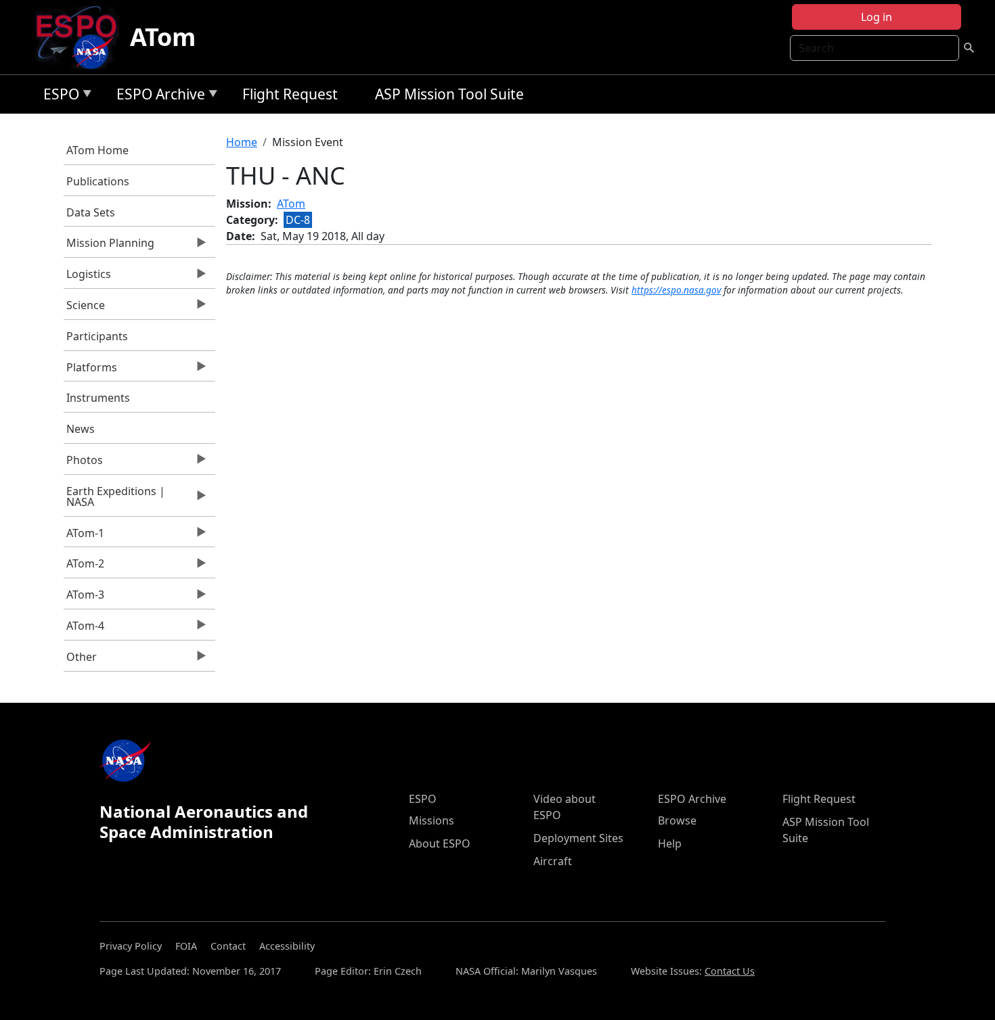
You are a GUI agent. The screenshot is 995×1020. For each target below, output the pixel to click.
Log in (876, 16)
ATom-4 (84, 629)
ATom (163, 36)
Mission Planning (109, 246)
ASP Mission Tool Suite (449, 94)
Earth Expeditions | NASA (115, 500)
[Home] (81, 37)
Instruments (98, 397)
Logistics (88, 277)
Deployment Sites (578, 838)
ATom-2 (84, 567)
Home (241, 142)
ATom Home (97, 150)
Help (670, 843)
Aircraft (552, 861)
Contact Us (730, 971)
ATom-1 (84, 536)
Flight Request (290, 94)
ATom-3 (84, 598)
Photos (84, 463)
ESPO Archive (157, 96)
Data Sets (90, 212)
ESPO (58, 96)
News (80, 428)
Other (80, 660)
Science (85, 308)
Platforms (91, 370)
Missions (431, 820)
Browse (677, 820)
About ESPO (439, 843)
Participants (97, 336)
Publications (97, 181)
